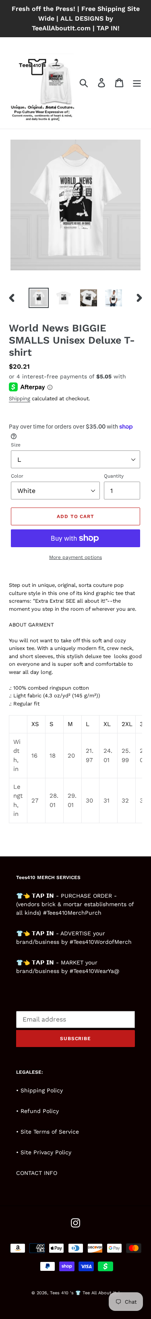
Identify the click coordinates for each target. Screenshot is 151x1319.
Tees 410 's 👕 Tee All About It (83, 1293)
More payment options (75, 557)
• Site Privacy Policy (43, 1152)
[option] (38, 298)
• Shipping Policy (39, 1090)
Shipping (19, 398)
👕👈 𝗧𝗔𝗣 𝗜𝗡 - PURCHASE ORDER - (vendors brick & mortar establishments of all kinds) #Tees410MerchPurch (75, 904)
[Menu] (137, 82)
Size (16, 445)
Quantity (114, 476)
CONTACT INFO (36, 1173)
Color (17, 476)
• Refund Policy (37, 1111)
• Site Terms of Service (47, 1131)
